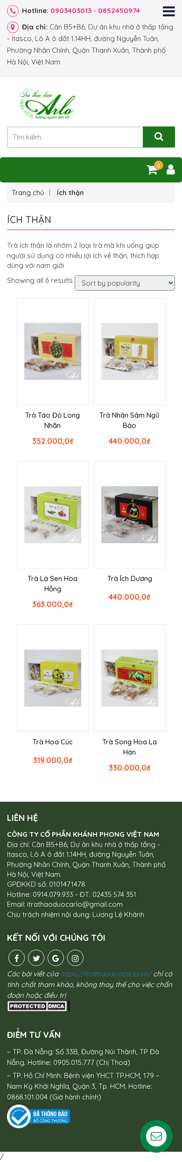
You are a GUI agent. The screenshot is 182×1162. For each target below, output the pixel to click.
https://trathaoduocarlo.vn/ (105, 973)
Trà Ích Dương (129, 578)
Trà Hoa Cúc (53, 741)
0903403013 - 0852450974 (95, 10)
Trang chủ (28, 192)
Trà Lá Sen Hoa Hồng (52, 583)
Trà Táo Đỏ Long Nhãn (52, 420)
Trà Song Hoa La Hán (129, 746)
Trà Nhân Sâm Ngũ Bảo (129, 420)
